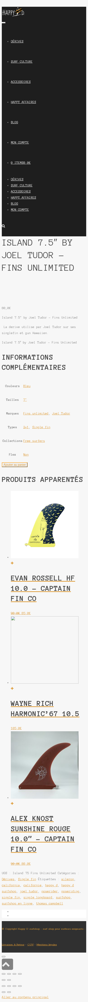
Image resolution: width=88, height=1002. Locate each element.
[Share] (9, 974)
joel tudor (29, 891)
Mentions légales (47, 944)
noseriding (70, 891)
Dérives (8, 879)
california (11, 885)
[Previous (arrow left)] (3, 980)
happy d (51, 885)
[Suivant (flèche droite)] (9, 992)
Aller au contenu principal (25, 997)
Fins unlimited (36, 413)
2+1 (26, 427)
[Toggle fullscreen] (14, 974)
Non (26, 454)
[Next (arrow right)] (9, 980)
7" (25, 399)
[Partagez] (9, 986)
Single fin (41, 427)
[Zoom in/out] (20, 974)
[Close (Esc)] (3, 974)
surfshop (63, 897)
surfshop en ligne (17, 903)
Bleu (26, 386)
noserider (50, 891)
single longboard (37, 897)
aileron (67, 879)
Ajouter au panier (15, 464)
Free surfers (34, 441)
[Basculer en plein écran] (14, 986)
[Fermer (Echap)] (3, 986)
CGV (30, 944)
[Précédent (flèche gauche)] (3, 992)
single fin (11, 897)
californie (32, 885)
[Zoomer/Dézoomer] (20, 986)
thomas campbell (49, 903)
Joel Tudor (61, 413)
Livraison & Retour (13, 944)
